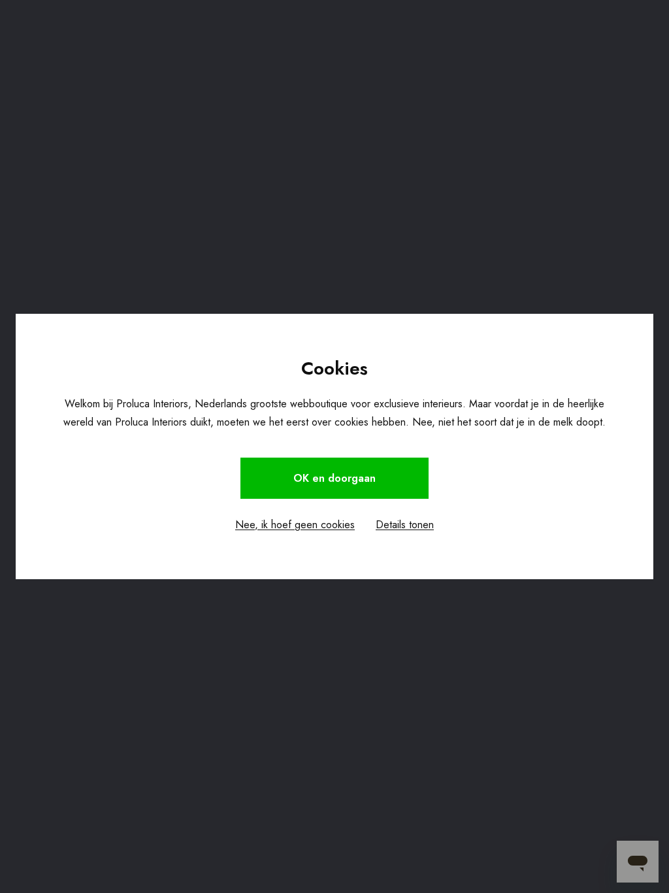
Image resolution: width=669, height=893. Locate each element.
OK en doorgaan (334, 478)
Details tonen (405, 524)
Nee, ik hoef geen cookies (295, 524)
